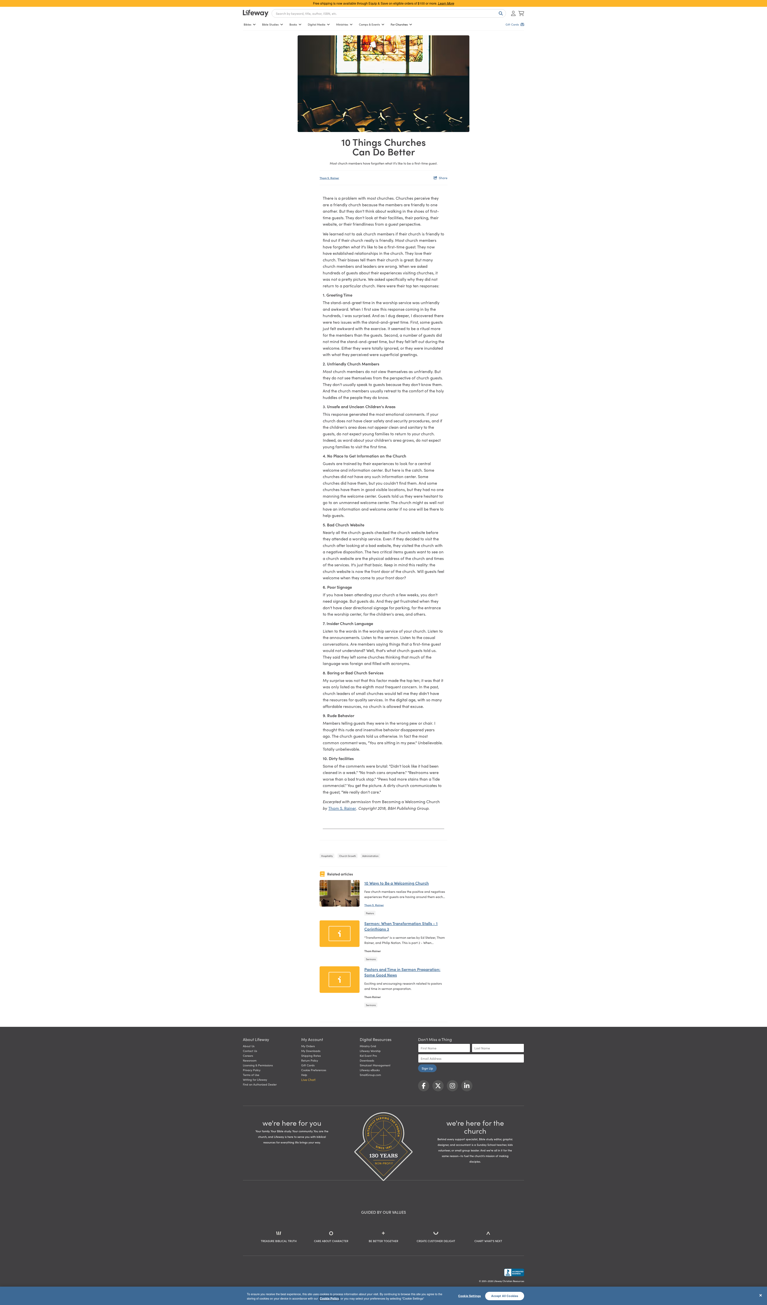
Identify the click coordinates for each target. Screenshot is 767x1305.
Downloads (367, 1060)
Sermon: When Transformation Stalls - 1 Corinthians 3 (401, 926)
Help (304, 1075)
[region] (383, 1296)
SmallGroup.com (370, 1075)
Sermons (371, 959)
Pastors (370, 913)
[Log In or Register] (513, 13)
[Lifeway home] (255, 13)
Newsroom (249, 1060)
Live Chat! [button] (308, 1079)
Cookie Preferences (313, 1070)
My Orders (308, 1046)
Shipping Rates (311, 1056)
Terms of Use (251, 1075)
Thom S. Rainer (329, 178)
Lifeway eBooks (370, 1070)
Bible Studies (270, 24)
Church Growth (347, 855)
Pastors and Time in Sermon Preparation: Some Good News (402, 972)
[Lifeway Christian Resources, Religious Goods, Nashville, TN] (514, 1272)
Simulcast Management (375, 1065)
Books (293, 24)
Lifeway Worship (370, 1051)
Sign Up (427, 1068)
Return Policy (309, 1060)
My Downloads (310, 1051)
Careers (248, 1056)
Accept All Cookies (504, 1296)
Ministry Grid (368, 1046)
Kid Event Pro (368, 1056)
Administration (370, 855)
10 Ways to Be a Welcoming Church (396, 883)
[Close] (760, 1295)
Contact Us (250, 1051)
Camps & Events (369, 24)
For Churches (399, 24)
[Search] (500, 13)
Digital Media (316, 24)
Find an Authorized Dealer (260, 1084)
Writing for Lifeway (255, 1080)
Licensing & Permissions (258, 1065)
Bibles (247, 24)
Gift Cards (308, 1065)
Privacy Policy (251, 1070)
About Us (248, 1046)
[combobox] (389, 13)
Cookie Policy (329, 1298)
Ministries (342, 24)
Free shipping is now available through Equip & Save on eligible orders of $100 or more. (383, 3)
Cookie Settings (469, 1296)
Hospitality (327, 855)
